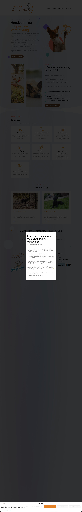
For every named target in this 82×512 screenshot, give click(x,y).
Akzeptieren (50, 506)
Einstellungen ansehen (74, 506)
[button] (80, 503)
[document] (41, 256)
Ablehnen (62, 506)
